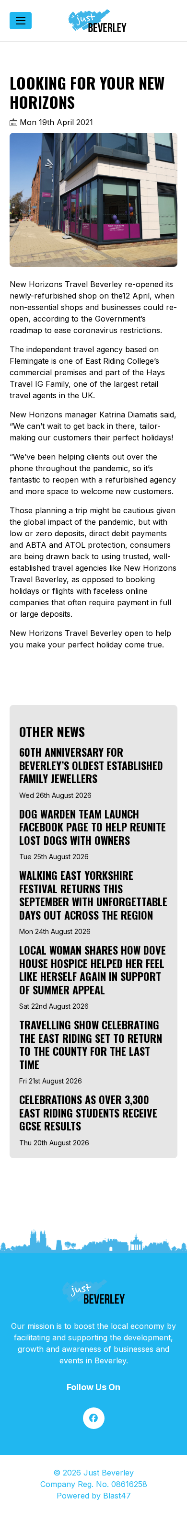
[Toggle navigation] (21, 20)
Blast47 (117, 1495)
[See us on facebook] (94, 1418)
